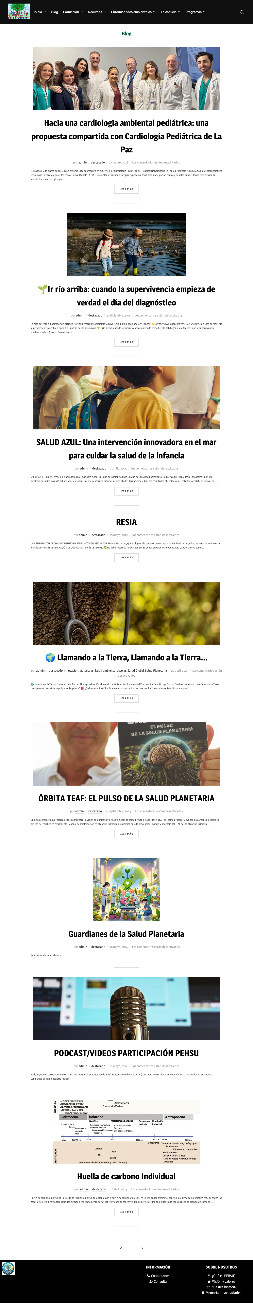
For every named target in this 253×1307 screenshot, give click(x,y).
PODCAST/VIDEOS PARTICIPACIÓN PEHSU (126, 1053)
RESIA (126, 522)
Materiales (86, 670)
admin (82, 162)
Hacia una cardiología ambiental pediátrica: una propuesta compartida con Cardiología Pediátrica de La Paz (126, 136)
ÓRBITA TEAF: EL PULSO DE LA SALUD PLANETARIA (126, 798)
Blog (54, 12)
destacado (98, 162)
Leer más (129, 188)
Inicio (38, 12)
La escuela (169, 12)
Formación (71, 12)
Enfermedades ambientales (131, 12)
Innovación (71, 670)
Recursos (95, 12)
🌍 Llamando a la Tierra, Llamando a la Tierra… (126, 657)
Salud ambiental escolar (110, 670)
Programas (194, 12)
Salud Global (135, 670)
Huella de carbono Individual (126, 1176)
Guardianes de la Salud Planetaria (126, 934)
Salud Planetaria (156, 670)
